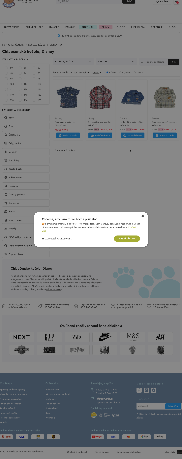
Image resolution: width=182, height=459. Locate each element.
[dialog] (91, 229)
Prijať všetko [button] (127, 238)
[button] (57, 238)
